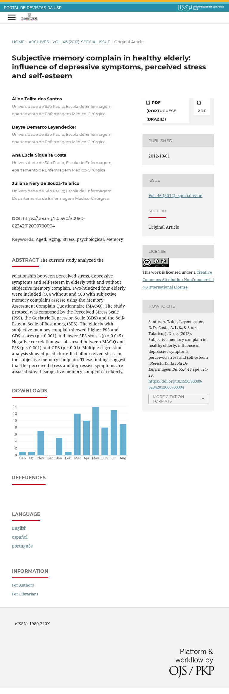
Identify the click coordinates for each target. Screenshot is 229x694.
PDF (201, 110)
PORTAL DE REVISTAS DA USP (33, 8)
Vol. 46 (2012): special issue (81, 41)
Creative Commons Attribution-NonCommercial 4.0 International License (178, 279)
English (19, 528)
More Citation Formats (168, 398)
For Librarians (25, 594)
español (19, 537)
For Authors (23, 585)
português (22, 546)
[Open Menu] (12, 18)
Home (18, 41)
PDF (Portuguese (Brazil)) (161, 110)
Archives (39, 41)
